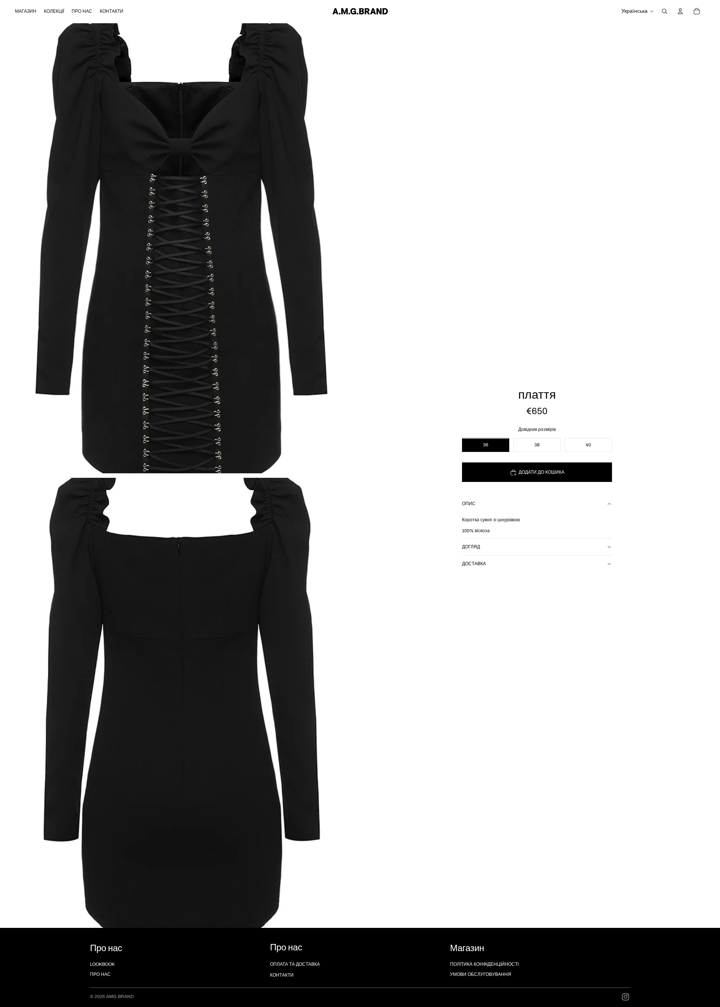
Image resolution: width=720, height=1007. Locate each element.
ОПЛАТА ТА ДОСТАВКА (295, 964)
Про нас (100, 974)
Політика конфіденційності (484, 964)
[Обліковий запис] (680, 11)
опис (469, 504)
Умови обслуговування (480, 974)
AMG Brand (120, 996)
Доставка (474, 563)
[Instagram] (625, 996)
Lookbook (102, 964)
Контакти (282, 975)
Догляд (471, 546)
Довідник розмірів (537, 429)
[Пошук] (664, 11)
